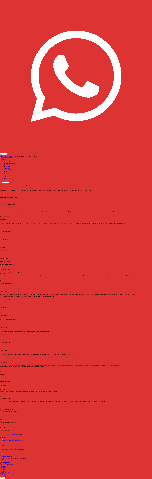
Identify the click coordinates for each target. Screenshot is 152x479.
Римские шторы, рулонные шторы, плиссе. (6, 464)
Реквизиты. (2, 476)
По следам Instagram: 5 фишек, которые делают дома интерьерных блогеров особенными (14, 458)
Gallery (3, 445)
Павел (1, 434)
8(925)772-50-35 (3, 156)
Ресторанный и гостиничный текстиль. (6, 466)
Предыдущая (2, 187)
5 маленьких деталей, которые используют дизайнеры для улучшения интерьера (13, 449)
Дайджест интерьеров (12, 434)
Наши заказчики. (2, 474)
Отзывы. (3, 473)
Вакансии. (6, 473)
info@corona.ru (18, 156)
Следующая (5, 187)
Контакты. (5, 476)
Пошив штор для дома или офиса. (5, 462)
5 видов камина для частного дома (7, 456)
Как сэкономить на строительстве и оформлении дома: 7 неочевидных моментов (13, 440)
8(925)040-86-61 (11, 156)
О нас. (1, 473)
